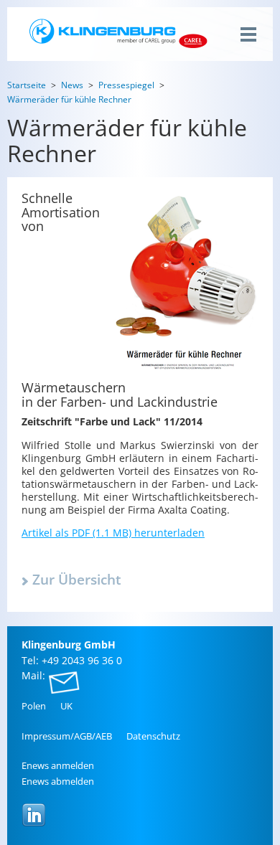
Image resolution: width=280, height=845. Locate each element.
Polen (34, 705)
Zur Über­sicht (76, 579)
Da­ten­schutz (153, 736)
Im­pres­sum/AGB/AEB (67, 736)
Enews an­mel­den (58, 765)
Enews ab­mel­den (58, 781)
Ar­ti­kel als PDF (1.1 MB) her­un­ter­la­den (113, 532)
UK (66, 705)
